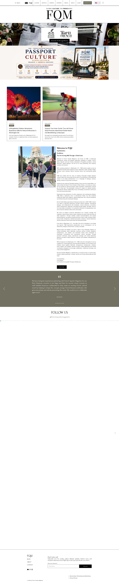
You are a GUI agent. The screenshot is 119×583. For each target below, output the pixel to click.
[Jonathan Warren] (58, 303)
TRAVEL (11, 125)
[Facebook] (30, 569)
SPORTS (47, 125)
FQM (30, 3)
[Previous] (4, 288)
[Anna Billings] (59, 303)
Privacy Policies (73, 578)
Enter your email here (52, 563)
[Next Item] (115, 433)
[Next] (115, 288)
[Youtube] (28, 569)
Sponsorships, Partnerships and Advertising (80, 576)
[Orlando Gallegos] (63, 303)
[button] (103, 3)
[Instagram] (32, 569)
